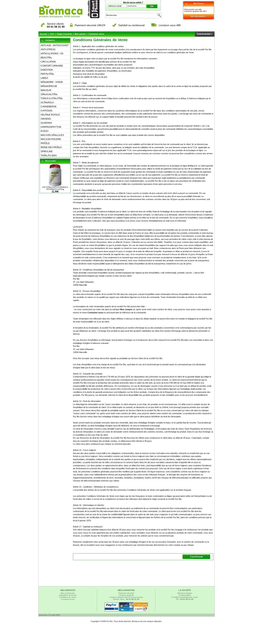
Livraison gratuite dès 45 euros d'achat (126, 597)
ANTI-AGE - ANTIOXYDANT (55, 45)
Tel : (184, 599)
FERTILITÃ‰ (47, 74)
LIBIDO (44, 78)
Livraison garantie (126, 595)
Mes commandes (68, 593)
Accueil (43, 34)
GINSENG (46, 119)
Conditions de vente (67, 597)
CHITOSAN (46, 110)
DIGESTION (47, 70)
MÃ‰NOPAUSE (49, 86)
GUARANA (46, 123)
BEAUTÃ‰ (46, 57)
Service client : (126, 599)
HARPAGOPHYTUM (51, 127)
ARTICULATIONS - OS (52, 53)
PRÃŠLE (45, 143)
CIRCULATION (48, 61)
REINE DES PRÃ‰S (51, 147)
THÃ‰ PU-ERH (49, 155)
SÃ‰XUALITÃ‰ (49, 94)
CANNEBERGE (48, 106)
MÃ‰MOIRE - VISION (52, 82)
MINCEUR (46, 90)
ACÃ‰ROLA (47, 102)
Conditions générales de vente (185, 597)
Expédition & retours (67, 595)
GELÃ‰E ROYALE (50, 114)
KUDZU (45, 131)
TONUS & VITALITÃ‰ (52, 98)
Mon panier (80, 34)
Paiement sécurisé (126, 593)
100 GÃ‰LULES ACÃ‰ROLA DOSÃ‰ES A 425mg (55, 188)
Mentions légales (184, 593)
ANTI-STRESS (48, 49)
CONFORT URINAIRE (52, 66)
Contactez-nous (96, 34)
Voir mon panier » (199, 16)
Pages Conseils (64, 34)
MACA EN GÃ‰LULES (52, 135)
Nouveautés (50, 161)
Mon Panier (199, 3)
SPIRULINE (47, 151)
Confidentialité (185, 595)
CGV (52, 34)
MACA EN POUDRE (51, 139)
